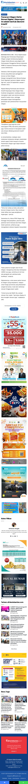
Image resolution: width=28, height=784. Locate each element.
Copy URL (14, 309)
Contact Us (23, 778)
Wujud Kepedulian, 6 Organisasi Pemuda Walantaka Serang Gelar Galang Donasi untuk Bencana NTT (6, 707)
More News (14, 648)
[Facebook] (11, 536)
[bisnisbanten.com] (10, 2)
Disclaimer (4, 778)
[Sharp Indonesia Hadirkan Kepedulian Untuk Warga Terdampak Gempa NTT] (5, 626)
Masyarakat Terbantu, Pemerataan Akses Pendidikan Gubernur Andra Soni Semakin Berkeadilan (21, 726)
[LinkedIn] (13, 536)
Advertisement (15, 778)
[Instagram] (17, 536)
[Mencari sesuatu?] (23, 3)
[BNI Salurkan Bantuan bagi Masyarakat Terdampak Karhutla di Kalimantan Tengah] (5, 634)
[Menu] (26, 3)
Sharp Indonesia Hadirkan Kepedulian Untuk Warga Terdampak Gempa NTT (17, 626)
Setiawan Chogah (14, 528)
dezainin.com (18, 776)
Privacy (9, 778)
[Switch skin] (21, 3)
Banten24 (4, 14)
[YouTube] (15, 536)
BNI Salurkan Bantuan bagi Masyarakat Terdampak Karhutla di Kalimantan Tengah (18, 633)
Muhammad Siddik (7, 27)
